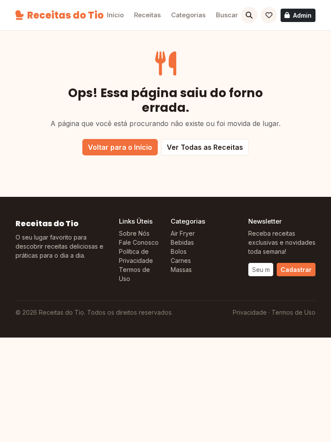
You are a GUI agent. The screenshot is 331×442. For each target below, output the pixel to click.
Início (115, 15)
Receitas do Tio (65, 15)
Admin (302, 15)
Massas (181, 269)
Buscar (227, 15)
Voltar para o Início (120, 147)
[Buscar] (249, 15)
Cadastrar (296, 269)
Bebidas (182, 242)
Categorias (188, 15)
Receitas (147, 15)
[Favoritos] (269, 15)
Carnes (181, 260)
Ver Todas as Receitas (205, 147)
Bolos (179, 251)
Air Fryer (183, 233)
